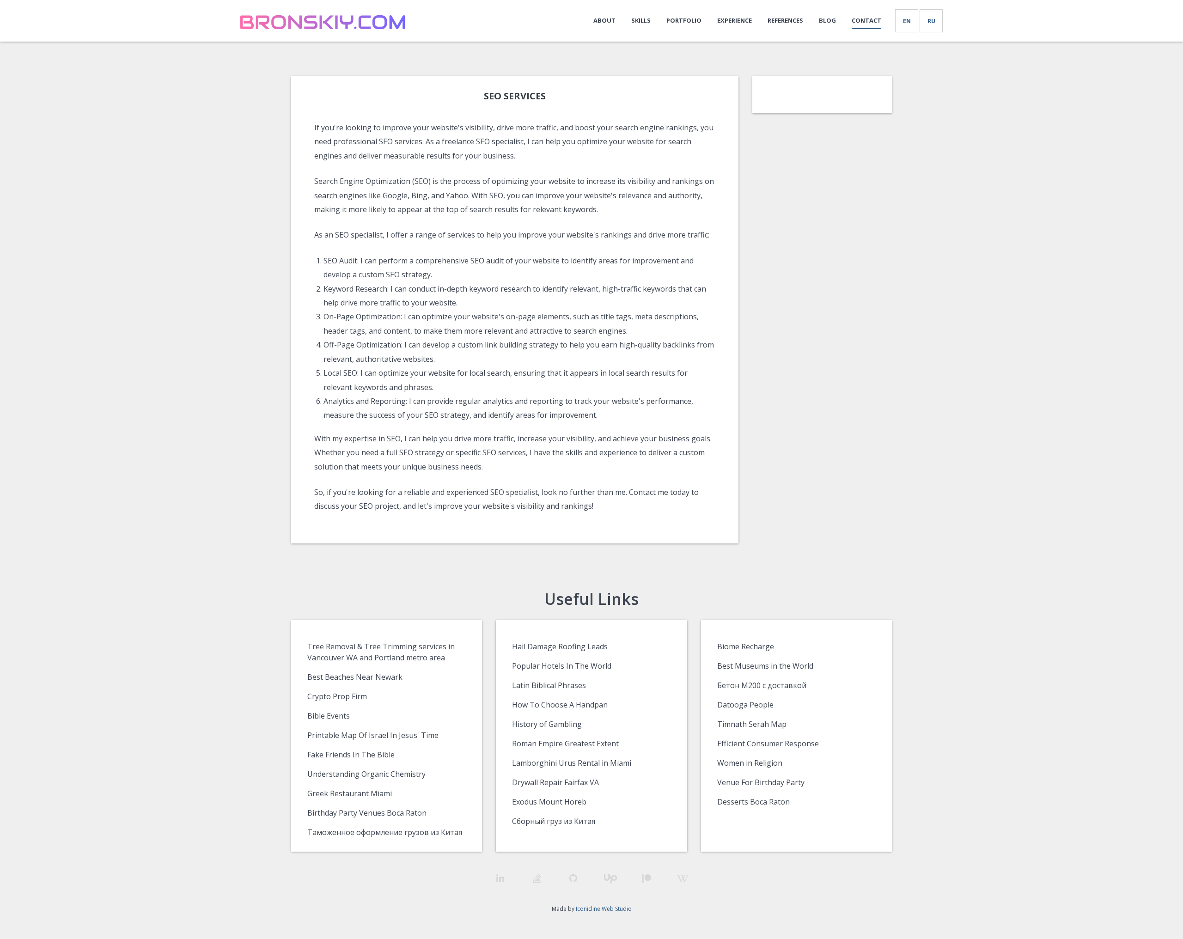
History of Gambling (547, 724)
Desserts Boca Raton (753, 802)
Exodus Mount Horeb (549, 802)
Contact (866, 20)
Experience (734, 20)
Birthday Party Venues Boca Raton (367, 813)
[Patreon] (646, 878)
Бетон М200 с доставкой (761, 685)
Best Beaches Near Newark (354, 677)
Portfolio (683, 20)
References (785, 20)
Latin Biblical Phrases (549, 685)
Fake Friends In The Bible (351, 755)
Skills (641, 20)
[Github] (573, 878)
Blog (827, 20)
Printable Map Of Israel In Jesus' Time (373, 735)
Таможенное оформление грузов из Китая (384, 832)
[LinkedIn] (500, 878)
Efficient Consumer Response (768, 743)
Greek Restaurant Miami (349, 793)
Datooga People (745, 705)
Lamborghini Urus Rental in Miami (571, 763)
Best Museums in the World (765, 666)
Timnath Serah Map (752, 724)
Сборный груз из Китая (553, 821)
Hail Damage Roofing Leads (560, 646)
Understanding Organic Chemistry (366, 774)
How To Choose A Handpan (560, 705)
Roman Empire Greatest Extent (565, 743)
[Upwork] (609, 878)
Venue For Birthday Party (761, 782)
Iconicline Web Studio (604, 909)
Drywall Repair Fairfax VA (555, 782)
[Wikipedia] (682, 878)
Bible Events (328, 716)
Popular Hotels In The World (561, 666)
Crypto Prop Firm (337, 696)
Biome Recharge (745, 646)
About (604, 20)
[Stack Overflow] (536, 878)
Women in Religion (749, 763)
